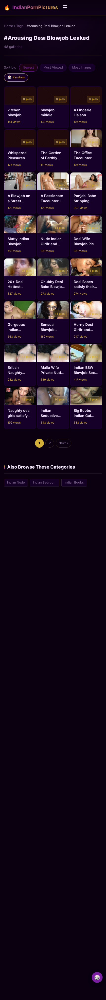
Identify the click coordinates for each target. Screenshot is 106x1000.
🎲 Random (16, 77)
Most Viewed (53, 67)
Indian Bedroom (44, 482)
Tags (19, 26)
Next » (63, 443)
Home (8, 26)
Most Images (81, 67)
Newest (28, 67)
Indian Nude (16, 482)
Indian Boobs (74, 482)
